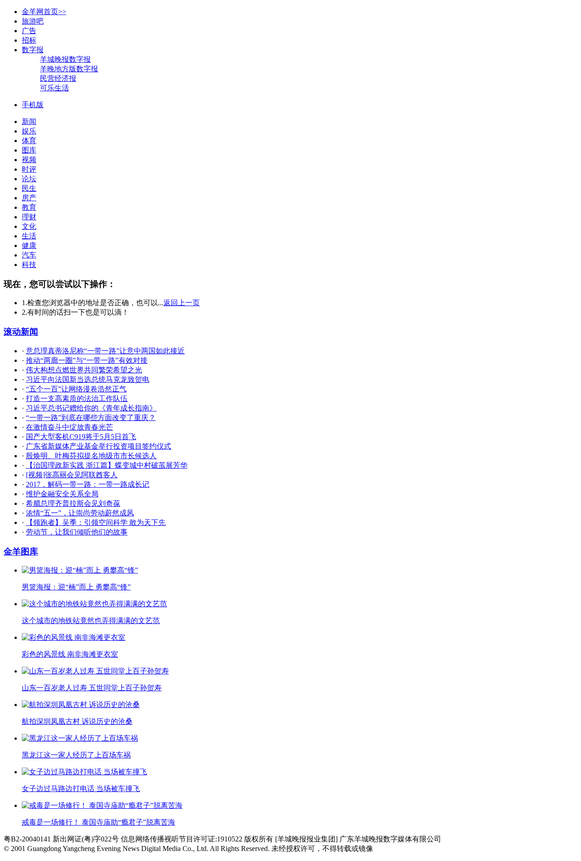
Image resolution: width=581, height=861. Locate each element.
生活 (29, 236)
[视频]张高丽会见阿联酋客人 (72, 475)
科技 (29, 264)
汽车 (29, 255)
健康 (29, 245)
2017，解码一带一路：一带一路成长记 (87, 484)
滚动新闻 (21, 331)
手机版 (33, 105)
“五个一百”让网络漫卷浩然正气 (76, 389)
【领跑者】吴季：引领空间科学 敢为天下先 (96, 522)
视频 (29, 159)
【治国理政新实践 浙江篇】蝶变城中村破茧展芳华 (106, 465)
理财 (29, 217)
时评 (29, 169)
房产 (29, 198)
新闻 (29, 121)
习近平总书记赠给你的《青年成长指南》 (91, 408)
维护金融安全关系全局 (62, 494)
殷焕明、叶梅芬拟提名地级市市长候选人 (91, 456)
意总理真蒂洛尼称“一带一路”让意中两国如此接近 (105, 351)
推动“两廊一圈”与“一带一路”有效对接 (87, 360)
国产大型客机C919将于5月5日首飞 (81, 436)
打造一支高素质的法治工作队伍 (77, 398)
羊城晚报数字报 (65, 59)
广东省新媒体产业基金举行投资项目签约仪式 (98, 446)
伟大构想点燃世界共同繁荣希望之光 (84, 370)
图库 (29, 150)
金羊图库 (21, 551)
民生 (29, 188)
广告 (29, 31)
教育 (29, 207)
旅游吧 (33, 21)
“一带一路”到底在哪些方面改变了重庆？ (91, 417)
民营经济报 (58, 78)
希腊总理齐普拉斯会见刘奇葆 (73, 503)
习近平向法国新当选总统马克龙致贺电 (87, 379)
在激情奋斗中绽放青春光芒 (69, 427)
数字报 (33, 50)
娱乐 (29, 131)
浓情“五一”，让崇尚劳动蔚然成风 (80, 513)
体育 (29, 140)
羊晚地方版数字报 (69, 69)
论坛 (29, 179)
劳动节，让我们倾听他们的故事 (77, 532)
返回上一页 (181, 303)
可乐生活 (54, 88)
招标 (29, 40)
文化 (29, 226)
